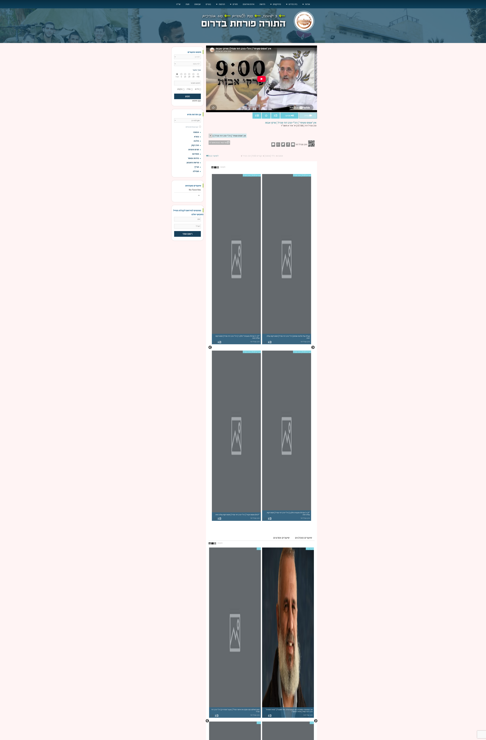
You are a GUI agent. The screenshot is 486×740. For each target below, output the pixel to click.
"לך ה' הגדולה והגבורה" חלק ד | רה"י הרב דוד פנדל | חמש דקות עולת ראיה (237, 339)
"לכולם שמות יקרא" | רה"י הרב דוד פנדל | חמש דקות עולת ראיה (237, 516)
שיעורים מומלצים (303, 537)
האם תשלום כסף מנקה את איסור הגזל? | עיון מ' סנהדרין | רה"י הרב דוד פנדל (235, 712)
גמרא (259, 548)
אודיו (188, 89)
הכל (177, 76)
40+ (198, 76)
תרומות (222, 4)
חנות (187, 4)
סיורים (235, 4)
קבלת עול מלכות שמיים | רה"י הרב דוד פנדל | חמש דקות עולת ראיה (288, 339)
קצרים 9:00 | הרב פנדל (252, 155)
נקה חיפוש (196, 100)
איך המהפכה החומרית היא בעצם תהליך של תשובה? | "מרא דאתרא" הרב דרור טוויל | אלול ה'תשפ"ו (289, 712)
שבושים (197, 4)
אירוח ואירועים (248, 4)
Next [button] (210, 347)
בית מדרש (293, 4)
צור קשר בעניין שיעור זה (218, 142)
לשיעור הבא (213, 155)
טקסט (179, 89)
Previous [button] (313, 347)
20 (189, 76)
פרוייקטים (277, 4)
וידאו (197, 89)
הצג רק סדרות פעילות (192, 127)
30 (193, 76)
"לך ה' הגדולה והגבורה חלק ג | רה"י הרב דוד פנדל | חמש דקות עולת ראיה (288, 515)
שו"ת (178, 4)
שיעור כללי (310, 548)
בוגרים (208, 4)
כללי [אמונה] (269, 155)
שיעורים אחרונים (281, 537)
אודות (307, 4)
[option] (261, 347)
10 (185, 76)
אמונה (280, 155)
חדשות (262, 4)
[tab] (303, 538)
